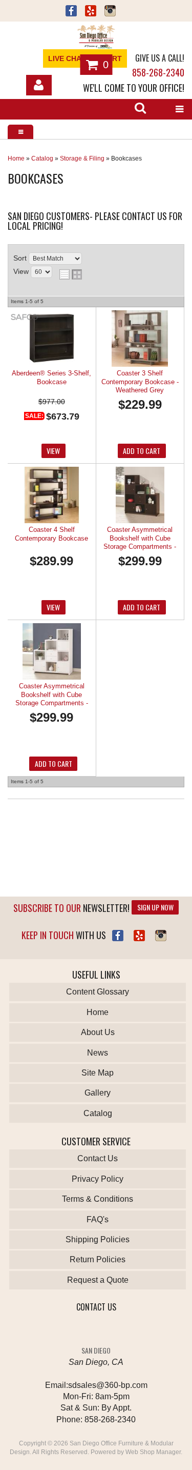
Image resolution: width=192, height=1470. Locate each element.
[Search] (140, 109)
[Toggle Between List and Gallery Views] (70, 274)
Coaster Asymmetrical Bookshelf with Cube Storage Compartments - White (51, 695)
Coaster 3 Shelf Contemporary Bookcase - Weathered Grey (140, 381)
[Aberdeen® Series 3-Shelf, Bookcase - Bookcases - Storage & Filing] (51, 339)
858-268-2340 (158, 72)
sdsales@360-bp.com (107, 1385)
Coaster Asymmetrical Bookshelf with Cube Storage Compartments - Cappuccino (139, 538)
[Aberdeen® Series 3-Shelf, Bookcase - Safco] (24, 318)
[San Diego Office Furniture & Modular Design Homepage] (96, 38)
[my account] (39, 85)
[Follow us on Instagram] (110, 12)
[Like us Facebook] (71, 12)
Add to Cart (141, 450)
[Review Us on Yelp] (139, 935)
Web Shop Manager (153, 1452)
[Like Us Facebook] (117, 935)
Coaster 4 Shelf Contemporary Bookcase (51, 534)
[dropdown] (179, 109)
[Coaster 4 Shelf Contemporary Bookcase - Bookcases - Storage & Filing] (51, 496)
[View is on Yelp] (90, 12)
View (53, 450)
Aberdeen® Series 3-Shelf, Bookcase (51, 377)
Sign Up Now (155, 907)
